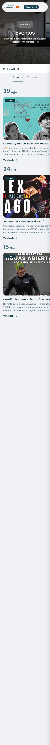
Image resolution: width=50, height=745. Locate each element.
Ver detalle (9, 160)
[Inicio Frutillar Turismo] (9, 7)
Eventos (18, 77)
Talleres (32, 77)
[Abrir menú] (43, 7)
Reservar (29, 7)
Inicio (5, 68)
